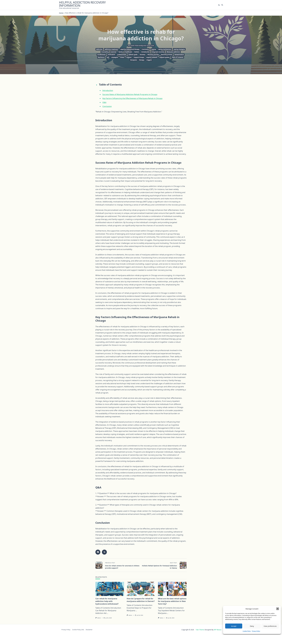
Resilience (101, 57)
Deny (252, 626)
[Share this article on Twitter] (104, 552)
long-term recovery (158, 52)
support (129, 57)
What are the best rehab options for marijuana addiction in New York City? (172, 601)
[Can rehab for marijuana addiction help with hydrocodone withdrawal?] (109, 589)
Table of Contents (177, 57)
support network (151, 57)
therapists (133, 60)
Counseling (105, 52)
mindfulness (101, 54)
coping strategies (179, 49)
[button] (277, 609)
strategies (114, 57)
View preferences (270, 626)
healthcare (128, 52)
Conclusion (145, 49)
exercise (113, 52)
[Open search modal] (222, 5)
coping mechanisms (164, 49)
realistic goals (132, 54)
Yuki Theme (200, 630)
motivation (111, 54)
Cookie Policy (247, 631)
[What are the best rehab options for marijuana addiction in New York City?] (172, 589)
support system (164, 57)
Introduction (145, 52)
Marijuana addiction (173, 52)
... (107, 613)
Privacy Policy (256, 631)
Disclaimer (89, 629)
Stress (122, 57)
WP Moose (217, 630)
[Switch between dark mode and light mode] (219, 5)
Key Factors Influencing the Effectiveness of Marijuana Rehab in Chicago (132, 98)
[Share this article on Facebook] (97, 552)
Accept (233, 626)
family (121, 52)
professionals (121, 54)
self (108, 57)
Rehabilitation (179, 54)
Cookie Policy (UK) (78, 629)
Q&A (104, 102)
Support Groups (139, 57)
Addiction (99, 49)
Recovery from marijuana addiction (141, 46)
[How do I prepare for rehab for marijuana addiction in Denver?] (141, 589)
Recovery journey (153, 54)
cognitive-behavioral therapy (129, 49)
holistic (136, 52)
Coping (153, 49)
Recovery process (166, 54)
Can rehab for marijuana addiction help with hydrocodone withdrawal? (107, 601)
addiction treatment (111, 49)
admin (99, 618)
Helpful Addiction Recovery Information (82, 4)
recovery (142, 54)
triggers (149, 60)
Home (61, 13)
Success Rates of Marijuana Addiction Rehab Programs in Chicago (129, 94)
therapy (141, 60)
